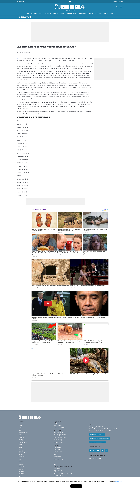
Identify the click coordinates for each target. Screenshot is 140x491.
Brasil (20, 429)
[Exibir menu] (121, 6)
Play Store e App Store (95, 458)
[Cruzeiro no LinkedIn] (106, 450)
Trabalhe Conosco (58, 442)
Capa (28, 13)
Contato (121, 1)
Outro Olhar (21, 468)
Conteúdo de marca (72, 13)
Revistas (21, 464)
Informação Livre (23, 453)
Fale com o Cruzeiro (58, 432)
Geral (40, 13)
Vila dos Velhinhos (58, 475)
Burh (55, 458)
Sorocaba (33, 13)
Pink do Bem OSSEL (58, 459)
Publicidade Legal (58, 439)
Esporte (62, 13)
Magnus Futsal (22, 456)
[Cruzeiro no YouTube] (98, 450)
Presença (21, 469)
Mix (19, 458)
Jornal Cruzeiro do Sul (70, 7)
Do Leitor (21, 439)
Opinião (47, 13)
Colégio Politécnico (58, 470)
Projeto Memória (58, 425)
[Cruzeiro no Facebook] (90, 450)
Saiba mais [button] (118, 481)
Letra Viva (21, 454)
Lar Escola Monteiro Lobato (60, 472)
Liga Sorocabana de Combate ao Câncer (63, 473)
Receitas (21, 463)
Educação (21, 441)
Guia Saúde (21, 451)
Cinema (20, 434)
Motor (20, 459)
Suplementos (82, 13)
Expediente (56, 424)
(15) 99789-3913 (99, 427)
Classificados (92, 13)
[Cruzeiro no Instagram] (94, 450)
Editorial (21, 447)
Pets (20, 461)
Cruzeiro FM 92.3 (58, 451)
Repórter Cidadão (58, 441)
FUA (55, 464)
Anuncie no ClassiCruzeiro (60, 437)
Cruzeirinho (21, 437)
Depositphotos (57, 456)
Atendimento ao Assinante (60, 434)
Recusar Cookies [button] (64, 486)
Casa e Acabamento (23, 432)
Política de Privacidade (59, 427)
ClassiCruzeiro (57, 447)
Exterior (20, 449)
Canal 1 (20, 430)
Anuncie (115, 1)
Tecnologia (21, 475)
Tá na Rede (21, 473)
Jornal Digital (102, 13)
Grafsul (55, 454)
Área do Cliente (21, 1)
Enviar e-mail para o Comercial (98, 442)
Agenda (20, 425)
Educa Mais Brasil (23, 442)
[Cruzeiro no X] (102, 450)
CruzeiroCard (57, 449)
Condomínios (22, 436)
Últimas (111, 13)
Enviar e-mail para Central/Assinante (99, 438)
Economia (21, 446)
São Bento (21, 471)
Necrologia (21, 466)
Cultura (54, 13)
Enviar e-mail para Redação (97, 434)
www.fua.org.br (57, 468)
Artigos (20, 427)
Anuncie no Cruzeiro (58, 436)
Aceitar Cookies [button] (76, 486)
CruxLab (55, 453)
